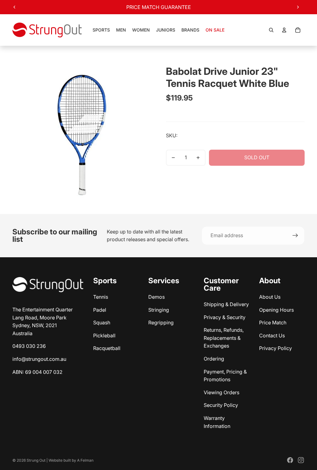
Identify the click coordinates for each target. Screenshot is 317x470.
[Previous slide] (14, 7)
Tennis (100, 297)
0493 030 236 (29, 346)
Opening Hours (276, 310)
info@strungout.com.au (39, 359)
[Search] (271, 30)
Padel (99, 310)
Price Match (272, 322)
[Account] (284, 30)
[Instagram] (301, 460)
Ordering (214, 359)
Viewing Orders (221, 392)
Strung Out (36, 460)
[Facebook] (290, 460)
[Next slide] (298, 7)
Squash (101, 322)
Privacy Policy (275, 348)
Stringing (158, 310)
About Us (269, 297)
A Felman (85, 460)
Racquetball (106, 348)
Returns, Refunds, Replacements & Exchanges (224, 338)
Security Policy (221, 405)
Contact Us (272, 335)
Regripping (161, 322)
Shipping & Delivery (226, 304)
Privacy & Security (224, 317)
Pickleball (104, 335)
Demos (156, 297)
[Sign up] (295, 235)
